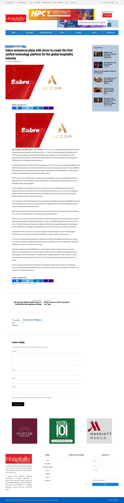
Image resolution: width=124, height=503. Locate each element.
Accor (45, 152)
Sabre (20, 283)
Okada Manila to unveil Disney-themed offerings (110, 64)
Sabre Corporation (49, 149)
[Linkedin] (38, 108)
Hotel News (37, 2)
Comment (14, 351)
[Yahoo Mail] (48, 108)
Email (14, 378)
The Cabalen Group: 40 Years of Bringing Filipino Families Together (110, 80)
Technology (73, 2)
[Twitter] (28, 108)
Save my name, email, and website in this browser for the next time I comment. (32, 397)
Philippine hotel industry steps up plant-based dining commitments (110, 55)
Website (14, 386)
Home (31, 2)
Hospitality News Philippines (14, 61)
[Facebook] (17, 108)
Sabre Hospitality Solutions (29, 283)
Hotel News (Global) (47, 2)
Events (66, 2)
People (55, 2)
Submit (105, 484)
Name (13, 370)
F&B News (60, 2)
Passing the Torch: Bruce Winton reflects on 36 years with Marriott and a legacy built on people (110, 102)
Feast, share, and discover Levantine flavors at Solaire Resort (109, 91)
